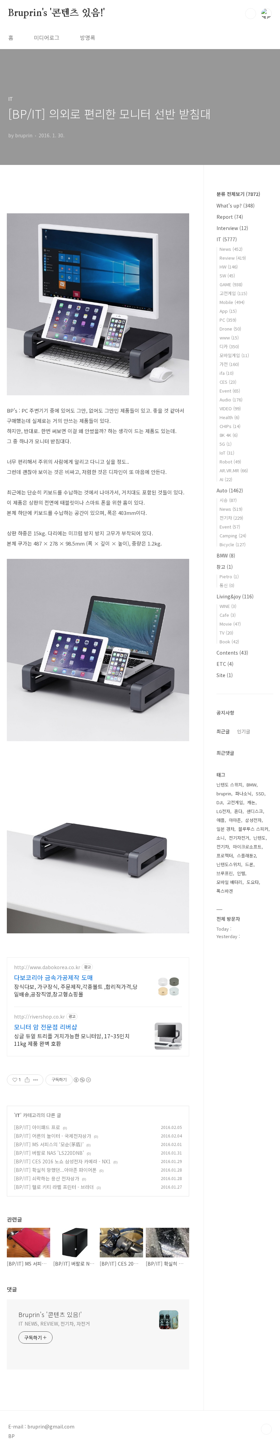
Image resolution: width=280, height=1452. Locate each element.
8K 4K (229, 435)
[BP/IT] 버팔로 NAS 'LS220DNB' (49, 1152)
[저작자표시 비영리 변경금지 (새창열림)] (82, 1080)
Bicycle (233, 544)
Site (224, 675)
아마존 (235, 820)
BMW (225, 555)
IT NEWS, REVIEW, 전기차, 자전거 (54, 1323)
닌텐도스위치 (228, 864)
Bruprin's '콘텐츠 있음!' (56, 13)
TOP (266, 1429)
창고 (224, 566)
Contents (232, 652)
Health (229, 417)
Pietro (229, 576)
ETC (225, 663)
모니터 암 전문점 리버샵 (45, 1027)
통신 (227, 585)
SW (227, 275)
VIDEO (230, 408)
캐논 (251, 802)
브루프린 (224, 873)
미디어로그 (46, 37)
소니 (220, 838)
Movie (230, 624)
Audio (231, 399)
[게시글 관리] (35, 1080)
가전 (229, 364)
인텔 (241, 873)
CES (228, 382)
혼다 (238, 811)
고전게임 (233, 293)
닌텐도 (259, 838)
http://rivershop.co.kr (39, 1017)
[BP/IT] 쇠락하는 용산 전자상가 (46, 1178)
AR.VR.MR (234, 470)
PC (228, 320)
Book (229, 641)
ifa (227, 373)
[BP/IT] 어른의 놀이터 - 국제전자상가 (52, 1135)
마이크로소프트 (247, 846)
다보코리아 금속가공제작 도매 (53, 977)
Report (229, 216)
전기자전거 (239, 838)
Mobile (232, 302)
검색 (251, 14)
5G (226, 444)
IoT (227, 452)
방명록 (87, 37)
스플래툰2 (246, 855)
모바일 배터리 (229, 882)
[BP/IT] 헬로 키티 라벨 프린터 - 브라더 (54, 1186)
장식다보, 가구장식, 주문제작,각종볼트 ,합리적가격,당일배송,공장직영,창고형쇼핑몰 (76, 990)
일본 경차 (225, 829)
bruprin (223, 793)
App (228, 311)
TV (226, 632)
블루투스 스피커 (253, 829)
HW (229, 266)
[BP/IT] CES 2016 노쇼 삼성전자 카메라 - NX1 (62, 1161)
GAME (231, 284)
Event (230, 390)
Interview (232, 228)
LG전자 (223, 811)
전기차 (231, 518)
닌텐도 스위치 (229, 784)
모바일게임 (234, 355)
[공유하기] (27, 1080)
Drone (230, 328)
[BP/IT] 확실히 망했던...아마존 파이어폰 (55, 1169)
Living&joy (235, 596)
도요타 (253, 882)
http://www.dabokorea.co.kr (47, 967)
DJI (219, 802)
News (231, 249)
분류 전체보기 (238, 193)
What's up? (235, 205)
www (229, 337)
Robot (230, 461)
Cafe (228, 615)
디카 (229, 346)
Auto (229, 490)
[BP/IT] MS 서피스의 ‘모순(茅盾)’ (49, 1144)
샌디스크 (255, 811)
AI (226, 479)
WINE (228, 606)
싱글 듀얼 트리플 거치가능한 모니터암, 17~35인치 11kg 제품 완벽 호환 (72, 1039)
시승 (228, 500)
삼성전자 (253, 820)
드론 (249, 864)
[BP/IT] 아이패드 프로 (37, 1127)
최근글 (223, 731)
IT (17, 1115)
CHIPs (230, 426)
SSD (260, 793)
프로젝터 (224, 855)
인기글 (243, 731)
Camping (233, 535)
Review (233, 258)
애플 (220, 820)
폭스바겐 (224, 891)
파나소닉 (243, 793)
